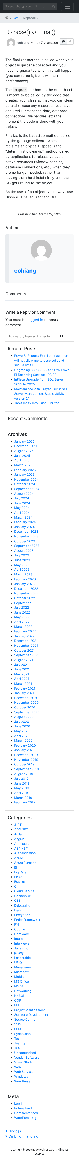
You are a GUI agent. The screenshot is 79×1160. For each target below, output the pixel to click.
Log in (18, 1103)
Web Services (24, 1071)
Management (24, 967)
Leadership (22, 958)
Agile (18, 834)
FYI (16, 924)
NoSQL (19, 996)
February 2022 (25, 631)
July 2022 (21, 607)
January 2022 (24, 636)
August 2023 (24, 550)
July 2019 (21, 778)
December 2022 (26, 588)
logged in (35, 319)
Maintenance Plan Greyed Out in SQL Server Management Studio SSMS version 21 (41, 393)
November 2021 (26, 645)
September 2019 (26, 769)
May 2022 (21, 617)
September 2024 (26, 489)
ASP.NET (21, 848)
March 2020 (23, 740)
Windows (21, 1076)
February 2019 (24, 802)
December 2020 (26, 698)
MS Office (21, 981)
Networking (22, 991)
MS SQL (20, 986)
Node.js (14, 1131)
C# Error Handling (23, 1136)
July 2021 (21, 664)
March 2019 (23, 797)
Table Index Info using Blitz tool (37, 403)
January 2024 (24, 527)
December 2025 (26, 446)
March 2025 (23, 465)
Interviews (21, 943)
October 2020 (24, 707)
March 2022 (23, 626)
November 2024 (26, 479)
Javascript (22, 948)
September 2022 (26, 603)
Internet (19, 938)
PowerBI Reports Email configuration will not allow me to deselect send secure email (41, 360)
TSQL (18, 1048)
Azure (18, 858)
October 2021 (24, 650)
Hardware (21, 934)
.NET (18, 825)
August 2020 (24, 717)
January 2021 (24, 693)
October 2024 (24, 484)
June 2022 (22, 612)
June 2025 (22, 455)
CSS (17, 900)
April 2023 (22, 569)
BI (15, 867)
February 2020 (25, 745)
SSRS (18, 1029)
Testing (19, 1043)
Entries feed (23, 1108)
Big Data (20, 872)
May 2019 (21, 788)
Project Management (29, 1010)
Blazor (18, 877)
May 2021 (21, 674)
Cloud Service (24, 891)
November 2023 (26, 536)
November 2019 (26, 759)
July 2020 (21, 721)
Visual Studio (23, 1062)
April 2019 (21, 793)
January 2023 (24, 584)
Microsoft (21, 972)
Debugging (22, 905)
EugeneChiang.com (44, 1149)
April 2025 (22, 460)
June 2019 (22, 783)
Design (19, 910)
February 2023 (25, 579)
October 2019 (24, 764)
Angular (19, 839)
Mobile (19, 976)
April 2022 (22, 622)
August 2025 (24, 451)
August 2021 (23, 660)
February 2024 (25, 522)
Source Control (25, 1019)
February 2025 (25, 470)
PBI (16, 1005)
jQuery (19, 953)
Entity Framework (27, 919)
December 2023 (26, 531)
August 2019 (23, 774)
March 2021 (23, 683)
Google (19, 929)
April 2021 (21, 679)
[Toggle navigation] (67, 6)
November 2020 (26, 702)
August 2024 (24, 493)
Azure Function (25, 863)
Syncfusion (22, 1034)
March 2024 (23, 517)
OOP (17, 1000)
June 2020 (22, 726)
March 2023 (23, 574)
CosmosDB (22, 896)
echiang (23, 42)
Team (18, 1038)
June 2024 (22, 503)
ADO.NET (21, 829)
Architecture (23, 843)
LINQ (18, 962)
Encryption (22, 915)
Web (17, 1067)
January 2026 (24, 441)
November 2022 (26, 593)
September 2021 (26, 655)
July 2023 (21, 555)
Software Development (31, 1014)
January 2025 (24, 474)
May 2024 (21, 508)
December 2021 (26, 641)
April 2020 (22, 736)
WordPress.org (25, 1118)
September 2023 (26, 546)
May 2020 (21, 731)
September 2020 (26, 712)
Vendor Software (26, 1057)
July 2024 (21, 498)
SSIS (17, 1024)
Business (20, 881)
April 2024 (22, 512)
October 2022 (24, 598)
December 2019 (26, 755)
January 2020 (24, 750)
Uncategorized (25, 1052)
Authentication (25, 853)
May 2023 (21, 565)
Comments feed (26, 1113)
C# (16, 886)
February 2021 (24, 688)
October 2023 (24, 541)
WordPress (22, 1081)
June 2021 (22, 669)
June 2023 (22, 560)
